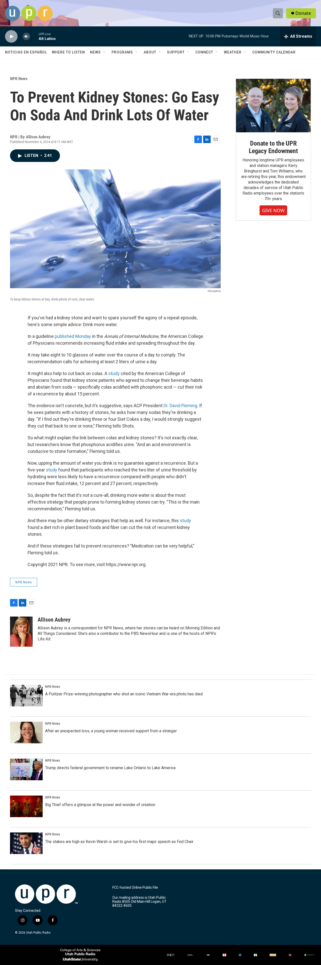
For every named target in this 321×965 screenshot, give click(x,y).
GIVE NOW (273, 210)
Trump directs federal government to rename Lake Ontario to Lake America (110, 767)
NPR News (19, 78)
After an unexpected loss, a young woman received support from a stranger (111, 731)
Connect (204, 52)
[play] (11, 36)
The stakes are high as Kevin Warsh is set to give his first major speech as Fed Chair (119, 841)
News (95, 52)
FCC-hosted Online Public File (135, 887)
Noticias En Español (26, 52)
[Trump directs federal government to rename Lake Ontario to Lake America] (26, 769)
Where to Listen (68, 52)
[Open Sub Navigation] (105, 52)
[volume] (26, 36)
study (114, 373)
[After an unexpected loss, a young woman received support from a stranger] (26, 732)
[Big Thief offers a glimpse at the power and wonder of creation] (26, 806)
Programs (122, 52)
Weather (233, 52)
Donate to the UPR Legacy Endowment (273, 147)
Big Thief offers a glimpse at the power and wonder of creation (100, 804)
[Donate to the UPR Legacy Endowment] (273, 105)
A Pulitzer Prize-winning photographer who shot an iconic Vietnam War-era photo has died (124, 694)
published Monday (73, 336)
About (150, 52)
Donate (303, 13)
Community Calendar (274, 52)
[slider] (34, 36)
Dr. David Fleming (180, 405)
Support (176, 52)
